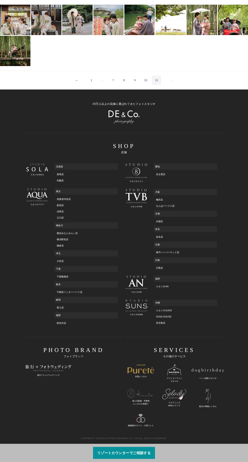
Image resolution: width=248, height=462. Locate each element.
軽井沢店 (61, 323)
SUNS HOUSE (163, 316)
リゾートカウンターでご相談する (124, 453)
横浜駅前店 (62, 239)
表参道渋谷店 (64, 199)
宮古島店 (160, 323)
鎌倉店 (60, 245)
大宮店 (60, 261)
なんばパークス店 (165, 206)
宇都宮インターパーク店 (69, 292)
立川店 (60, 217)
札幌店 (60, 180)
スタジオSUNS (164, 310)
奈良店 (159, 237)
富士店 (60, 307)
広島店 (159, 268)
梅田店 (159, 199)
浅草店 (60, 211)
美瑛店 (60, 174)
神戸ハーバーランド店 (167, 252)
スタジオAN (162, 286)
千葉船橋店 (62, 276)
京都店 (159, 221)
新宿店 (60, 205)
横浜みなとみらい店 (67, 233)
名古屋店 (160, 174)
